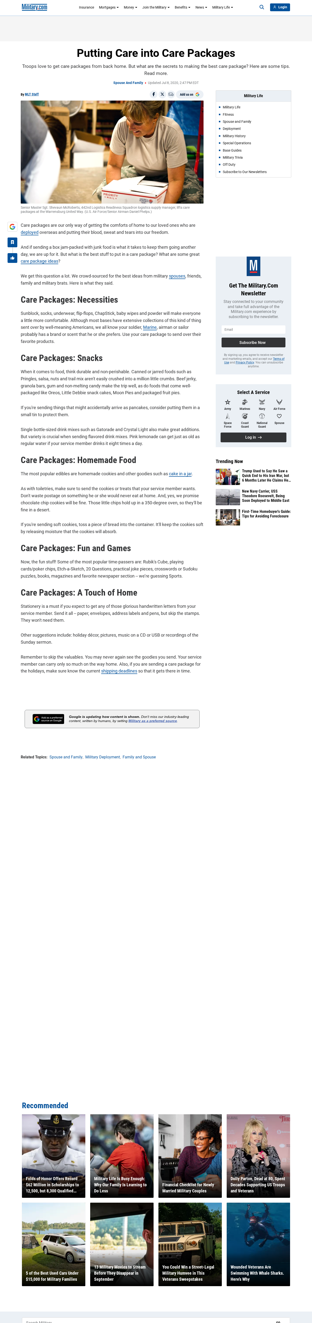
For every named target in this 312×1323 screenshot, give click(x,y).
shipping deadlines (119, 670)
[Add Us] (12, 227)
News (199, 7)
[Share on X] (162, 94)
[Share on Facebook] (153, 94)
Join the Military (154, 7)
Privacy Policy (245, 362)
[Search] (261, 7)
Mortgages (107, 7)
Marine (150, 327)
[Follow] (12, 242)
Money (129, 7)
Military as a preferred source (152, 721)
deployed (30, 232)
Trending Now (229, 461)
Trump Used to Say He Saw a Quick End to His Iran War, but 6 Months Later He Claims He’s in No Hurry (266, 476)
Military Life (221, 7)
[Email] (171, 94)
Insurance (86, 7)
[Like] (12, 258)
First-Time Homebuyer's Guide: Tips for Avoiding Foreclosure (266, 513)
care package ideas (39, 261)
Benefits (181, 7)
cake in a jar (180, 473)
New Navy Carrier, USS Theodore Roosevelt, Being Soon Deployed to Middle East (265, 496)
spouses (177, 276)
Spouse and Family (128, 82)
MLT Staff (32, 94)
